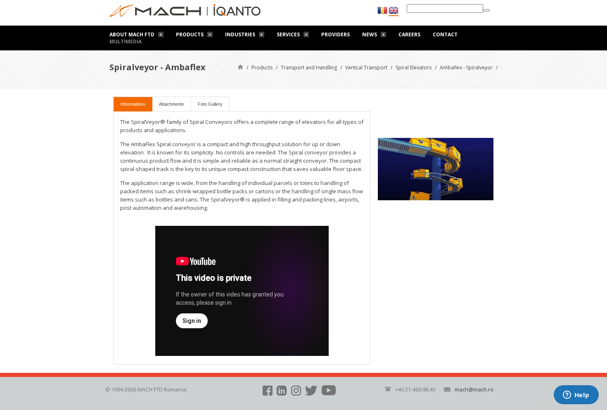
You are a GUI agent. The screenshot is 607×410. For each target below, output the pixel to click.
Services (288, 34)
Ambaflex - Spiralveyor (466, 67)
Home (240, 66)
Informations (133, 104)
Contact (445, 34)
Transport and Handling (309, 67)
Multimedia (125, 41)
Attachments (171, 104)
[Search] (486, 10)
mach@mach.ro (474, 389)
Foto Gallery (210, 104)
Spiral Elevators (414, 67)
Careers (409, 34)
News (369, 34)
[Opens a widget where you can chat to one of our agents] (576, 395)
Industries (240, 34)
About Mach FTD (131, 34)
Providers (335, 34)
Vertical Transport (366, 67)
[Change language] (393, 10)
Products (190, 34)
